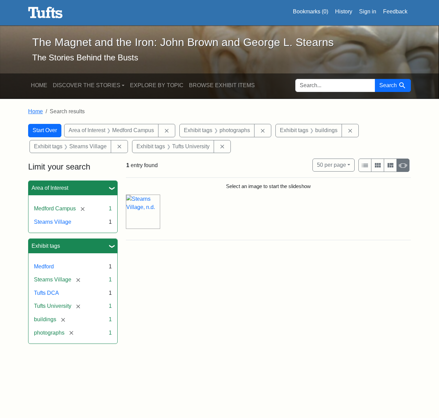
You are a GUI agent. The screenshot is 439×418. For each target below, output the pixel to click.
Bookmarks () (310, 11)
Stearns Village (52, 222)
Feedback (395, 11)
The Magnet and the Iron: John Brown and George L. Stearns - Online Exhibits (45, 12)
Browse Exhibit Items (222, 85)
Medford (44, 266)
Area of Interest (50, 188)
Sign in (367, 11)
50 (331, 165)
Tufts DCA (46, 293)
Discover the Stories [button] (86, 85)
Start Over (45, 130)
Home (39, 85)
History (343, 11)
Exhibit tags (46, 246)
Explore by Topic (156, 85)
